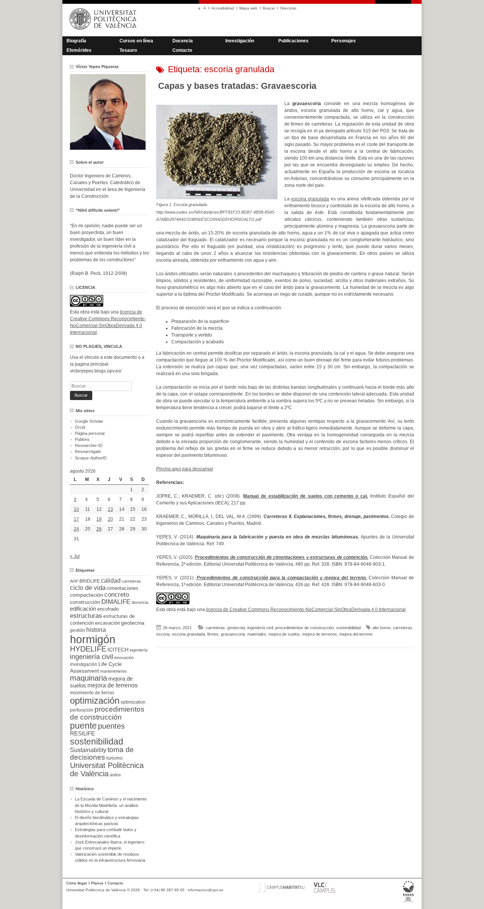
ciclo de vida (87, 587)
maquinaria (88, 678)
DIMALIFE (115, 601)
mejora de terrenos (319, 634)
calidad (111, 580)
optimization (133, 702)
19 (99, 519)
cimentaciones (122, 588)
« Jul (75, 556)
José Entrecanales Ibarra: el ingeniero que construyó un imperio (109, 845)
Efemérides (79, 50)
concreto (116, 594)
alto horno (381, 627)
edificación (83, 608)
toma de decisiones (102, 753)
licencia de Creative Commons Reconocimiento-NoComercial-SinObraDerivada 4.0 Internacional (306, 609)
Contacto (182, 50)
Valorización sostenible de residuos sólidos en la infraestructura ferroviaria (110, 857)
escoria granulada (310, 199)
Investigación (239, 40)
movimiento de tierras (92, 692)
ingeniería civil (260, 627)
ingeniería (138, 650)
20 (110, 519)
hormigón (92, 639)
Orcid (80, 427)
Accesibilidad (222, 8)
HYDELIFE (88, 649)
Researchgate (88, 451)
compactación (86, 595)
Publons (82, 439)
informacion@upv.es (205, 890)
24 (76, 529)
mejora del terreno (355, 634)
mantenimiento (113, 671)
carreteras (215, 627)
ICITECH (118, 650)
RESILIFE (82, 733)
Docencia (182, 40)
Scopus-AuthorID (91, 458)
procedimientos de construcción (304, 627)
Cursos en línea (136, 40)
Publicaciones (293, 40)
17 (76, 519)
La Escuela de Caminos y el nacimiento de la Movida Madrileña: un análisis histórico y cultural (111, 805)
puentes (111, 726)
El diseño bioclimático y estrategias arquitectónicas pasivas (107, 820)
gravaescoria (233, 634)
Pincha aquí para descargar (184, 469)
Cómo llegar (76, 883)
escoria (163, 634)
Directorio (288, 8)
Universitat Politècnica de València (107, 769)
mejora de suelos (284, 634)
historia (96, 629)
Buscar (269, 8)
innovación (124, 657)
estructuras (86, 615)
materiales (256, 634)
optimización (94, 700)
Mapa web (248, 8)
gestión (77, 630)
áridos (115, 774)
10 (76, 509)
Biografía (76, 40)
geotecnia (236, 627)
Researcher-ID (88, 445)
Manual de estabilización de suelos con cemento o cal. (305, 496)
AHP (74, 581)
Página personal (89, 433)
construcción (85, 602)
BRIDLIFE (89, 581)
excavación (107, 623)
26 (99, 529)
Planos (97, 883)
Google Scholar (89, 421)
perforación (81, 710)
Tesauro (128, 50)
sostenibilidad (348, 627)
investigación (83, 664)
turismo (114, 758)
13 (110, 509)
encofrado (108, 609)
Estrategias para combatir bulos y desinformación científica (106, 832)
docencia (140, 602)
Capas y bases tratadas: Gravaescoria (237, 86)
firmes (213, 634)
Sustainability (88, 750)
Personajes (343, 40)
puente (83, 726)
